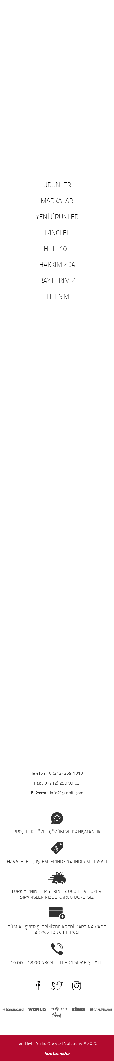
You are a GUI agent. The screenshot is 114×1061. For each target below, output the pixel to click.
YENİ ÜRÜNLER (57, 216)
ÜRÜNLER (57, 184)
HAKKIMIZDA (57, 264)
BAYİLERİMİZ (57, 280)
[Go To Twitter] (57, 985)
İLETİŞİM (57, 296)
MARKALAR (57, 200)
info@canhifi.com (67, 793)
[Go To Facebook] (37, 985)
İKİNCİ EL (57, 232)
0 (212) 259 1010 (66, 773)
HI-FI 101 (57, 248)
